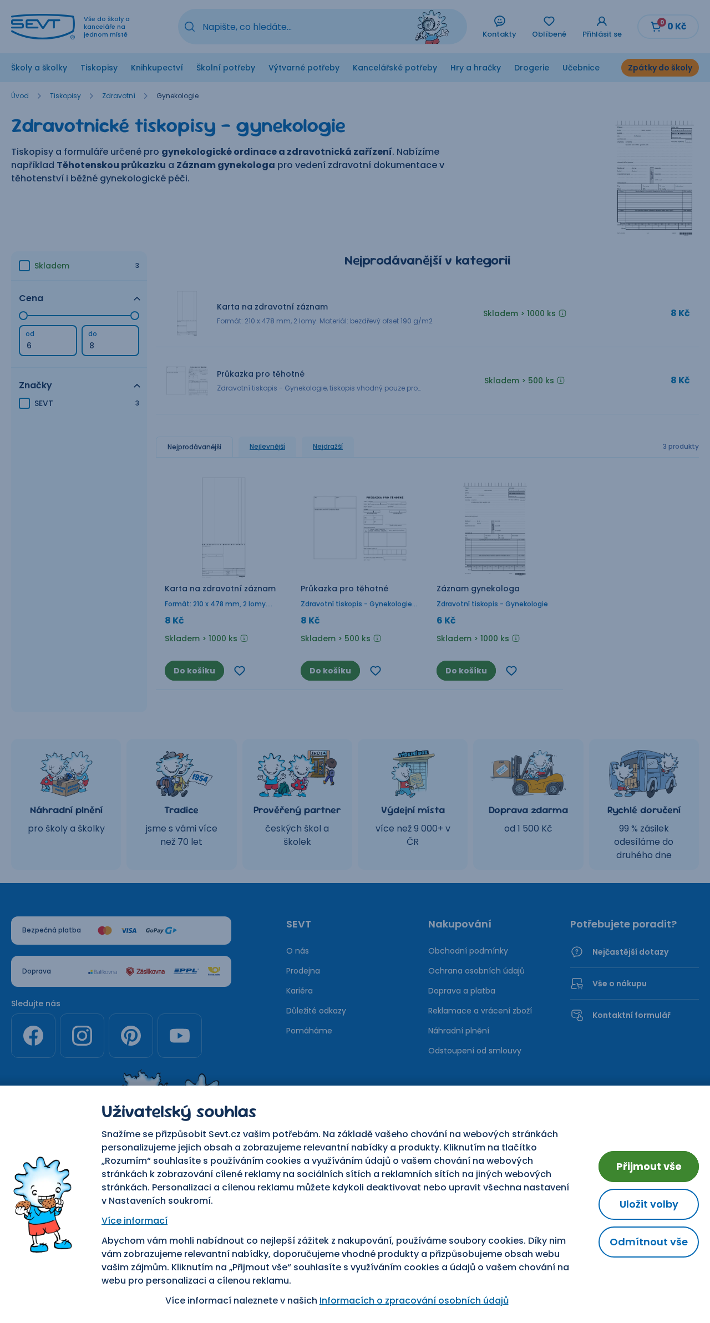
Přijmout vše (649, 1166)
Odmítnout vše (649, 1242)
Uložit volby (649, 1204)
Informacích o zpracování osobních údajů (414, 1300)
